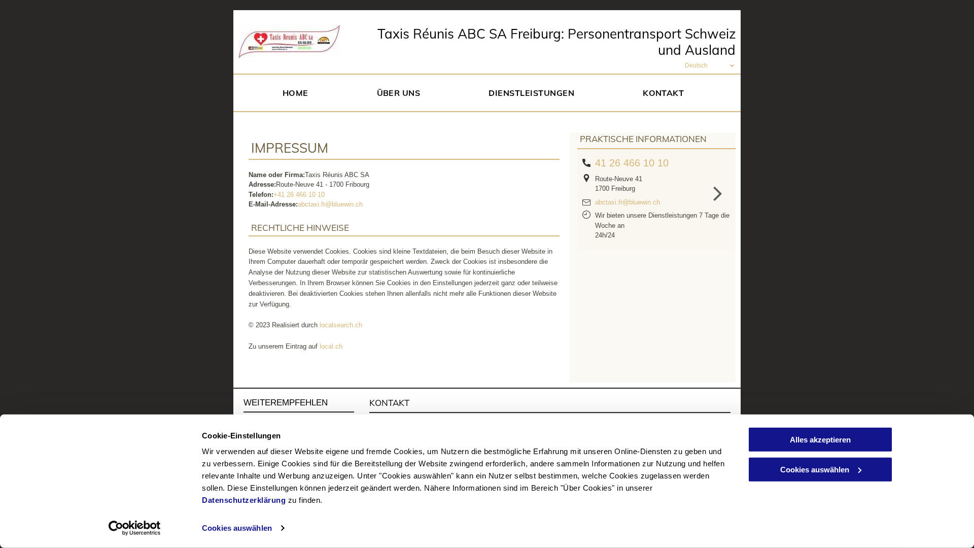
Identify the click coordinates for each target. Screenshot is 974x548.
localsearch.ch (341, 325)
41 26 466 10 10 (632, 162)
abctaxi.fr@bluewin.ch (330, 204)
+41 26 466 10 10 (299, 194)
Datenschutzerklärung (244, 500)
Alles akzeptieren (820, 439)
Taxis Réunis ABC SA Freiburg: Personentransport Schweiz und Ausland (556, 41)
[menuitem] (299, 93)
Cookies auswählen (237, 528)
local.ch (331, 346)
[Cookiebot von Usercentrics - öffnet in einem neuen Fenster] (134, 528)
